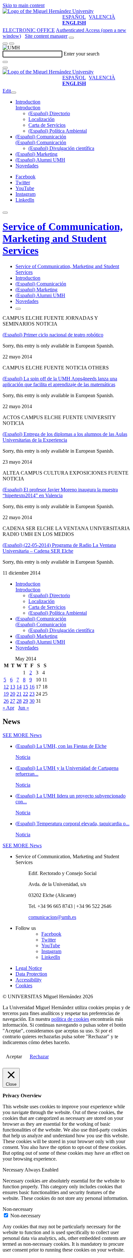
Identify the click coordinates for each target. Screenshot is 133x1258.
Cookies (23, 985)
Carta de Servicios (47, 125)
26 (6, 701)
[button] (27, 107)
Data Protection (31, 974)
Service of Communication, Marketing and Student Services (63, 238)
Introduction (27, 102)
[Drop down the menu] (11, 44)
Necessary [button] (14, 1169)
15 (25, 686)
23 (32, 694)
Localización (41, 119)
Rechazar (39, 1056)
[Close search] (5, 68)
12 (6, 686)
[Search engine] (71, 38)
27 (12, 701)
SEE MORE (22, 735)
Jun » (23, 707)
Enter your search (81, 53)
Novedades (26, 165)
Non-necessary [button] (18, 1209)
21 (19, 694)
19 (6, 694)
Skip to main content (24, 5)
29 (25, 701)
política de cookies (70, 1019)
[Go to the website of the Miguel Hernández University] (48, 11)
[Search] (5, 62)
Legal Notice (28, 968)
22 (25, 694)
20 (12, 694)
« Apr (8, 707)
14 (19, 686)
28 (19, 701)
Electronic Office (29, 30)
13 (12, 686)
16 (32, 686)
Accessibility (28, 979)
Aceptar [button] (14, 1056)
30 (32, 701)
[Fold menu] (13, 93)
